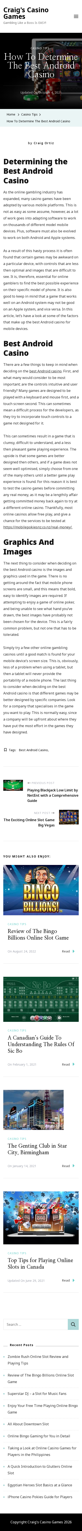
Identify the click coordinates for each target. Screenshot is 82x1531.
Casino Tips (40, 48)
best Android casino (45, 371)
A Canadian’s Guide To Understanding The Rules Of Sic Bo (41, 1044)
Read (66, 951)
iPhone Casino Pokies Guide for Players (40, 1496)
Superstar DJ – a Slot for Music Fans (37, 1393)
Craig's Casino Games (26, 13)
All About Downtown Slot (28, 1424)
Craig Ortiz (44, 143)
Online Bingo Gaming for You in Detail (39, 1436)
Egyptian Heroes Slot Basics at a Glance (40, 1485)
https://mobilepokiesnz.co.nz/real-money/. (37, 527)
